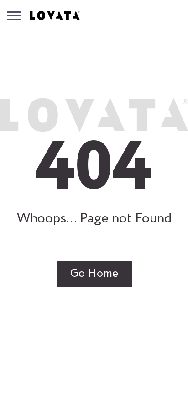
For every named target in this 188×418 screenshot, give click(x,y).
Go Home (94, 274)
